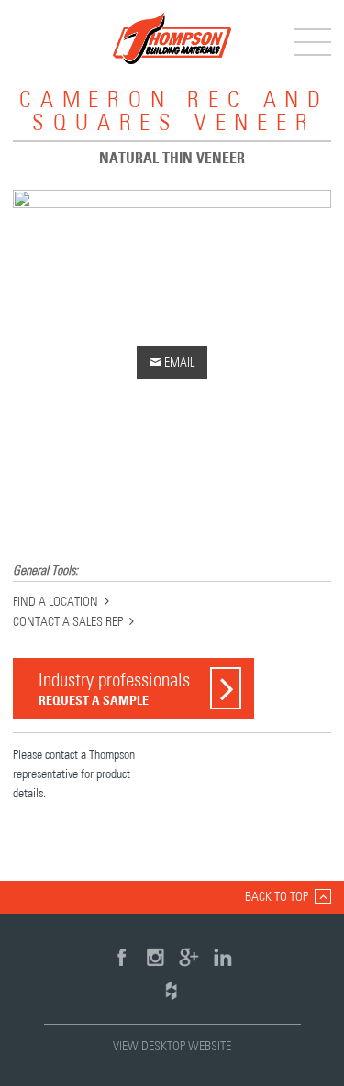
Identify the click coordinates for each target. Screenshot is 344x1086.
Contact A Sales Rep (68, 622)
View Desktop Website (172, 1046)
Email (172, 362)
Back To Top (276, 897)
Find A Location (55, 602)
